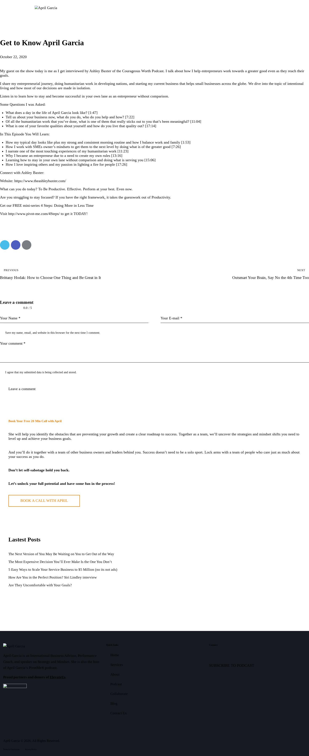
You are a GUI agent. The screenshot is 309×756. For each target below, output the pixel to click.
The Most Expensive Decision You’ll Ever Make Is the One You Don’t (60, 562)
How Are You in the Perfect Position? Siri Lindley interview (52, 577)
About (115, 674)
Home (114, 655)
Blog (114, 703)
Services (116, 665)
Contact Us (118, 713)
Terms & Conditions (11, 749)
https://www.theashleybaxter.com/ (40, 181)
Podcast (116, 684)
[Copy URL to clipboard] (37, 245)
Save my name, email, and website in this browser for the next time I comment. (52, 332)
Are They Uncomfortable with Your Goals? (40, 585)
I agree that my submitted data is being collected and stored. (41, 372)
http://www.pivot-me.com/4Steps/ (34, 214)
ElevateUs (58, 677)
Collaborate (119, 694)
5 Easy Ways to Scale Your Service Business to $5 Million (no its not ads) (62, 570)
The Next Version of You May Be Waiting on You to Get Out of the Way (61, 554)
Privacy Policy (31, 749)
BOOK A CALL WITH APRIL (44, 501)
